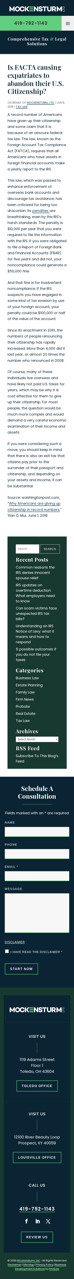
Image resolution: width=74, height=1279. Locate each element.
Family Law (25, 692)
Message (13, 889)
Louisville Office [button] (37, 1157)
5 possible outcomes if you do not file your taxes (36, 654)
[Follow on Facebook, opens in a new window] (26, 1221)
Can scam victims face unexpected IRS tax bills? (36, 613)
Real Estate (25, 713)
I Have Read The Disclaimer (36, 952)
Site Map (28, 1265)
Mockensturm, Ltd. (40, 103)
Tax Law (22, 107)
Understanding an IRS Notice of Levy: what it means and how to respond (35, 633)
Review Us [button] (37, 1237)
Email (11, 866)
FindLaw (54, 1269)
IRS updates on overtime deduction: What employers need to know (35, 593)
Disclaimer (15, 942)
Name (10, 822)
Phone (11, 844)
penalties (41, 210)
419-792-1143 (31, 23)
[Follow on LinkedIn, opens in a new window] (37, 1221)
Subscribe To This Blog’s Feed (37, 758)
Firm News (25, 699)
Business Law (27, 677)
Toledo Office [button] (37, 1086)
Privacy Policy (44, 1265)
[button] (68, 23)
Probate (23, 706)
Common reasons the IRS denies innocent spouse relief (35, 572)
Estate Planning (29, 685)
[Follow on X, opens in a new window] (48, 1221)
